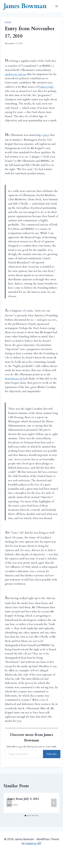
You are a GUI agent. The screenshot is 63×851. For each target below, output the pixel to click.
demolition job (13, 378)
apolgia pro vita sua (15, 74)
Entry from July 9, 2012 (23, 799)
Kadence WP (33, 843)
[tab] (25, 815)
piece (46, 135)
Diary (8, 22)
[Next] (54, 803)
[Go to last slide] (9, 803)
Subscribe (52, 754)
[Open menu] (56, 6)
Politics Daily (46, 87)
